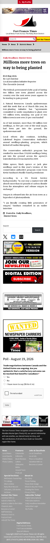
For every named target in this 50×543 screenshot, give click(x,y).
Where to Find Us (7, 514)
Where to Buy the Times (34, 486)
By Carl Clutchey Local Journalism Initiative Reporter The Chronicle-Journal (19, 82)
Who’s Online (9, 484)
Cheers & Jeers (6, 506)
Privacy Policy (30, 492)
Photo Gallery (7, 461)
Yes (8, 377)
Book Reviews (20, 459)
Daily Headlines (10, 58)
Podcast (18, 473)
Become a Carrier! (36, 464)
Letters (18, 461)
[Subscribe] (6, 421)
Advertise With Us (35, 461)
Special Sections (11, 475)
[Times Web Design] (25, 421)
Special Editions (23, 531)
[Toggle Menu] (5, 39)
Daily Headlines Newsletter (35, 503)
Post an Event (6, 517)
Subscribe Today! (33, 495)
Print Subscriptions (32, 500)
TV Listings (8, 481)
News (4, 450)
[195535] (23, 301)
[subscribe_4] (23, 262)
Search (6, 226)
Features (19, 450)
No (8, 380)
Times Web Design (32, 484)
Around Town (20, 470)
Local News (6, 453)
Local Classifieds (35, 453)
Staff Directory (6, 512)
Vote (7, 405)
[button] (20, 2)
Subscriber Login (31, 506)
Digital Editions (23, 523)
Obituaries (19, 464)
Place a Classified (35, 459)
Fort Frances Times (25, 31)
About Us (29, 475)
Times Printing (30, 481)
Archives (7, 492)
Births (17, 467)
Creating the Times (32, 489)
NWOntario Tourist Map (13, 478)
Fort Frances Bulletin (24, 528)
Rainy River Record (11, 486)
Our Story (28, 478)
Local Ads (32, 456)
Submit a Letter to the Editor (11, 503)
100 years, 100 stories (12, 489)
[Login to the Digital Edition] (15, 421)
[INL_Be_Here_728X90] (25, 11)
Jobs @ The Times (8, 520)
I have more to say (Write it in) (20, 384)
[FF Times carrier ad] (23, 335)
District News (25, 58)
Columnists (19, 453)
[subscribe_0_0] (23, 247)
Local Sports (7, 456)
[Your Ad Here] (43, 421)
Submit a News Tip (8, 500)
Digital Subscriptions (33, 498)
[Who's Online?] (34, 421)
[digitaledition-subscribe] (23, 277)
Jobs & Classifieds (37, 450)
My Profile (26, 2)
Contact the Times (9, 495)
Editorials (19, 456)
